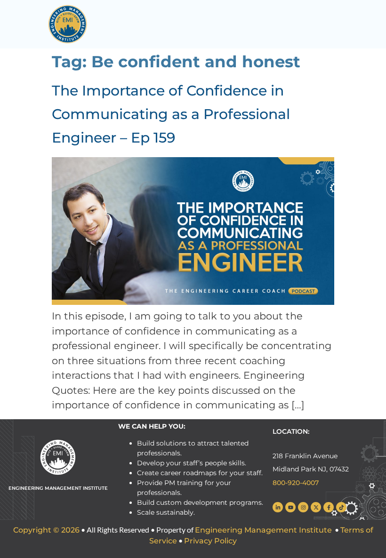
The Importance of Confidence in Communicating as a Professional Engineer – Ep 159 (171, 114)
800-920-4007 (296, 482)
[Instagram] (303, 507)
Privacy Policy (210, 540)
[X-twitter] (316, 507)
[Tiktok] (341, 507)
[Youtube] (290, 507)
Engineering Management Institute (263, 530)
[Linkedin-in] (278, 507)
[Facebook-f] (328, 507)
